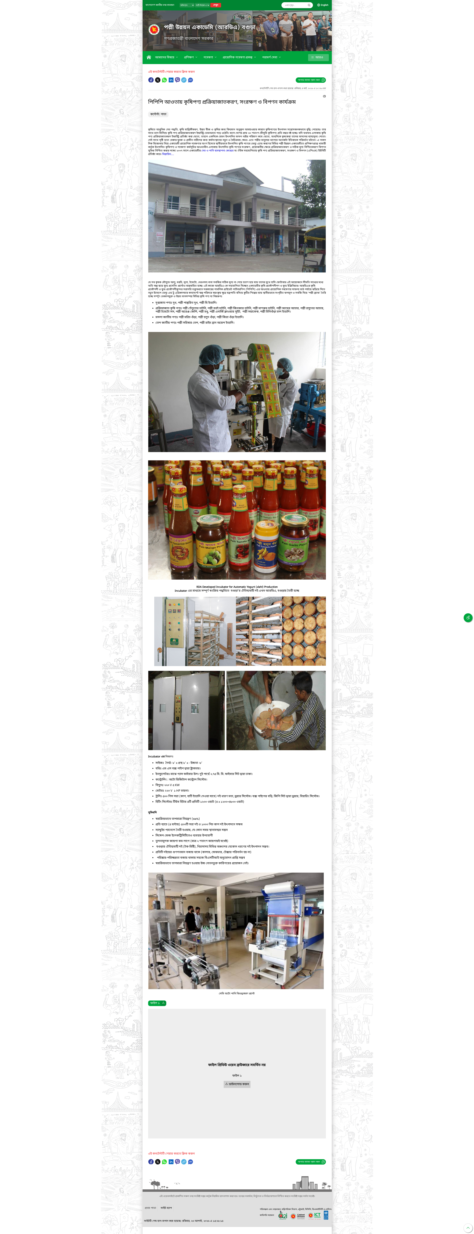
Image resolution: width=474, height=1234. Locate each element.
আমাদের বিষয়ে (165, 58)
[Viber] (177, 80)
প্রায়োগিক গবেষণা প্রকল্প (238, 58)
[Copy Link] (184, 82)
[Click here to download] (163, 1003)
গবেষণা (208, 58)
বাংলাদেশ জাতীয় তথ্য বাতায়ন (160, 5)
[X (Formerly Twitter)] (158, 82)
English (324, 5)
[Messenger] (190, 82)
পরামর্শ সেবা (270, 58)
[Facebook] (151, 82)
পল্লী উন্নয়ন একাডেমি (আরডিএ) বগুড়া (210, 27)
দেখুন (215, 5)
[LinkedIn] (171, 82)
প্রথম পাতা (150, 1208)
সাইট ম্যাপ (166, 1208)
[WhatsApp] (164, 82)
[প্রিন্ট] (324, 97)
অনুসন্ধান (309, 5)
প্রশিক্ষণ (189, 58)
